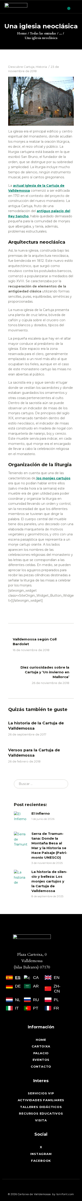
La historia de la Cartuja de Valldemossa (36, 725)
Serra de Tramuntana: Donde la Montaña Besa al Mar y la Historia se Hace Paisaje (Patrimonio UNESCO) (49, 845)
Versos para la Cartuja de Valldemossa (34, 752)
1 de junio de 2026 (42, 819)
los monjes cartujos (53, 478)
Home (22, 33)
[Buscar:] (41, 784)
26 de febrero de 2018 (24, 761)
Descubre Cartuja (21, 67)
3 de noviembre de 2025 (47, 863)
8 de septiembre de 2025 (47, 896)
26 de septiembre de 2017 (27, 734)
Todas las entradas (43, 33)
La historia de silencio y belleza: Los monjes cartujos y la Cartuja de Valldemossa (49, 881)
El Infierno (40, 813)
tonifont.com (65, 1194)
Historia (41, 67)
